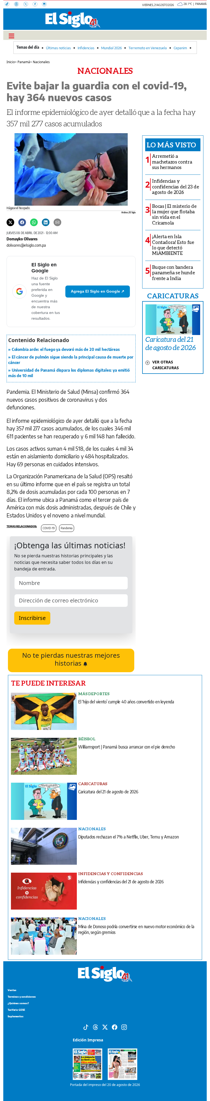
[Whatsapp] (34, 222)
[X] (28, 5)
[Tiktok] (86, 1026)
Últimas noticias (58, 48)
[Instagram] (46, 5)
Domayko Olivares (22, 238)
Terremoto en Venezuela (148, 48)
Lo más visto (171, 145)
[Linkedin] (45, 222)
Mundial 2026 (111, 48)
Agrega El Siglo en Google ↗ (97, 291)
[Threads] (18, 5)
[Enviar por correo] (57, 222)
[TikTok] (9, 5)
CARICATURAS (173, 296)
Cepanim (180, 48)
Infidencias (86, 48)
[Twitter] (10, 222)
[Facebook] (37, 5)
